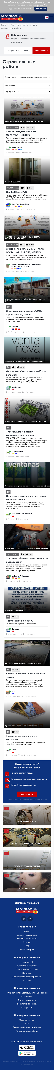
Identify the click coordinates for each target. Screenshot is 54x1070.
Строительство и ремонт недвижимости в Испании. (20, 434)
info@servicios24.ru (28, 903)
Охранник (27, 973)
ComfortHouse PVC (16, 192)
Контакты (27, 942)
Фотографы (26, 997)
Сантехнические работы (19, 621)
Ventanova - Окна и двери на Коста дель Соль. (26, 373)
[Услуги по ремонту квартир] (27, 860)
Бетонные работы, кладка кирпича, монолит (25, 675)
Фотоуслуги (26, 1008)
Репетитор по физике (27, 1004)
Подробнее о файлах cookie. (19, 9)
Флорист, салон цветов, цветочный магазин (27, 993)
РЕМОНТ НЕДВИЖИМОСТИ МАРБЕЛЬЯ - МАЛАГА (21, 133)
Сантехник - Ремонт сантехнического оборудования (27, 560)
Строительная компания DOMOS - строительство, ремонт (25, 313)
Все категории (27, 950)
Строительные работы (27, 1031)
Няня (27, 1024)
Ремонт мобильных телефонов (27, 1027)
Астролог (27, 980)
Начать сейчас (27, 794)
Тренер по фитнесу (27, 1000)
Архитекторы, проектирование (26, 977)
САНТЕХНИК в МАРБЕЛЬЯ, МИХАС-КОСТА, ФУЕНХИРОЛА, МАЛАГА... (25, 251)
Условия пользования (27, 935)
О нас (27, 931)
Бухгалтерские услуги (27, 966)
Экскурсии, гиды (26, 1020)
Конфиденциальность (27, 939)
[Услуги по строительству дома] (27, 837)
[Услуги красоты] (27, 882)
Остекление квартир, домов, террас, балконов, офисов (26, 498)
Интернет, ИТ (27, 962)
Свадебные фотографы (27, 969)
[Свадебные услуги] (27, 815)
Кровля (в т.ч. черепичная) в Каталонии (21, 738)
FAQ (27, 946)
